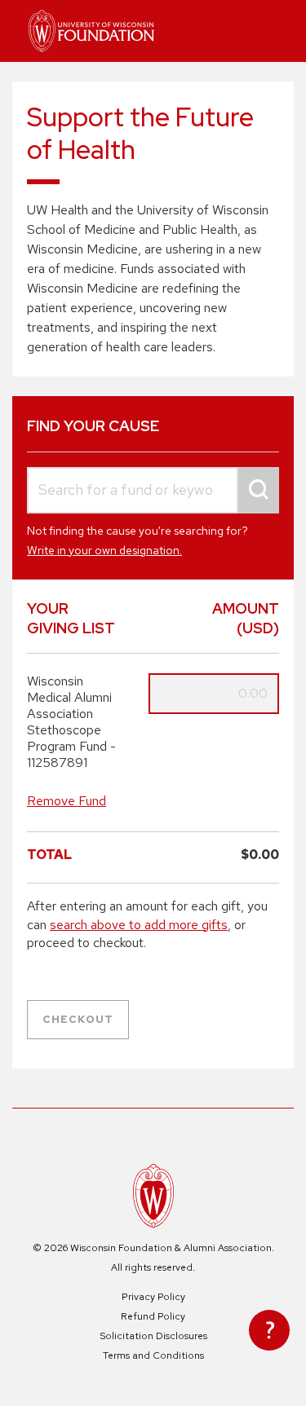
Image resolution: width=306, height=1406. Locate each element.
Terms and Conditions (153, 1355)
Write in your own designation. (104, 550)
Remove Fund (66, 800)
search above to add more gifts (139, 924)
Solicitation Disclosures (153, 1335)
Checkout (77, 1019)
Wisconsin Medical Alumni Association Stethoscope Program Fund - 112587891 (71, 722)
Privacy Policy (153, 1296)
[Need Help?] (269, 1330)
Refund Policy (153, 1316)
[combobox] (153, 490)
